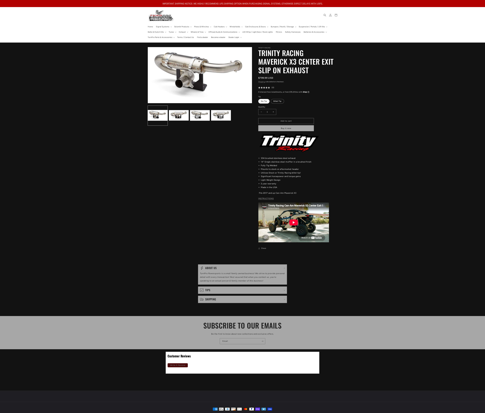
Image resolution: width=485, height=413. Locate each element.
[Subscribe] (262, 341)
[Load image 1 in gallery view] (158, 116)
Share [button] (263, 248)
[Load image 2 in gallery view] (179, 116)
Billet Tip (277, 101)
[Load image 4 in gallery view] (221, 116)
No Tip (264, 101)
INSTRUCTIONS (266, 198)
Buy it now (286, 128)
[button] (163, 26)
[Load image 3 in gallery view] (200, 116)
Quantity (261, 107)
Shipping (261, 82)
